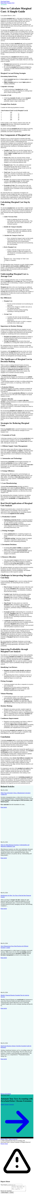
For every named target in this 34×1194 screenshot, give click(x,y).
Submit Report (4, 1192)
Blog (5, 3)
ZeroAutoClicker (5, 1)
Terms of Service (13, 1139)
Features (9, 3)
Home (2, 3)
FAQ (13, 3)
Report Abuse (4, 1143)
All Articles (4, 4)
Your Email (4, 1185)
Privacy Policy (4, 1139)
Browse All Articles (6, 1093)
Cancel (11, 1192)
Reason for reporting (6, 1191)
